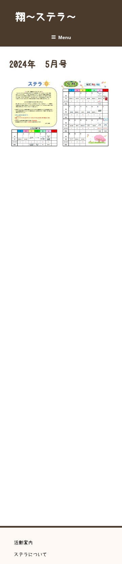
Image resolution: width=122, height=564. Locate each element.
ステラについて (30, 554)
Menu (64, 37)
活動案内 (23, 542)
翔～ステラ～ (45, 17)
